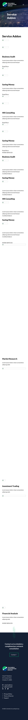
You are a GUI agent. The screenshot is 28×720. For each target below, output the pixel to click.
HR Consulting (8, 113)
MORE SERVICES (7, 152)
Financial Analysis (10, 613)
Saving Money (8, 84)
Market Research (9, 359)
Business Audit (8, 56)
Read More (5, 66)
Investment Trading (10, 486)
